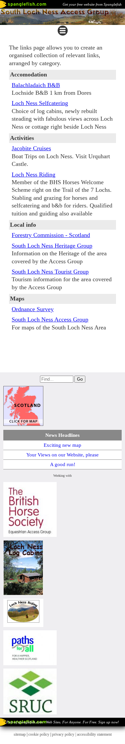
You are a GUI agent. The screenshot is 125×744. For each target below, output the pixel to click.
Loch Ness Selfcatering (40, 103)
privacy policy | (64, 734)
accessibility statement (94, 734)
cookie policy (38, 734)
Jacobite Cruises (31, 148)
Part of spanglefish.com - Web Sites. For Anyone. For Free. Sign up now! (62, 722)
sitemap (20, 734)
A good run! (62, 464)
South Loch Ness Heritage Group (52, 245)
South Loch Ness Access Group (50, 319)
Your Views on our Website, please (62, 454)
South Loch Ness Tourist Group (50, 271)
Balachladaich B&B (36, 85)
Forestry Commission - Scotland (51, 235)
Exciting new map (62, 445)
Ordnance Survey (33, 309)
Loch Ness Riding (33, 174)
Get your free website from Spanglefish (92, 4)
